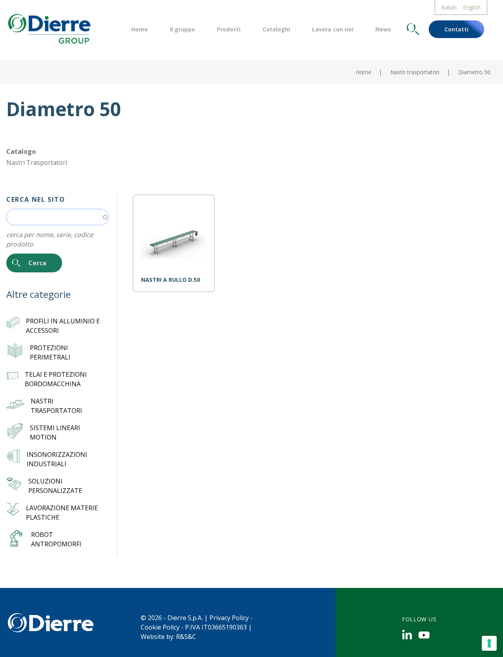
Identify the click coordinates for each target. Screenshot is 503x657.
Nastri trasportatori (414, 72)
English (472, 7)
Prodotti (228, 29)
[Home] (48, 28)
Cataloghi (276, 29)
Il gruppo (182, 29)
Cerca (413, 29)
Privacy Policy (229, 617)
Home (139, 29)
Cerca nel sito (35, 199)
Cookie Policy (160, 627)
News (383, 29)
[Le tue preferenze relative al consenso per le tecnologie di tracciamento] (489, 643)
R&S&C (186, 636)
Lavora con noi (332, 29)
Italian (449, 7)
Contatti (456, 29)
